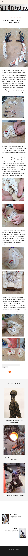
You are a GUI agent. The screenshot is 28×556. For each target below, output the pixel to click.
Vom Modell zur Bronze (14, 17)
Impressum (10, 553)
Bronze (4, 365)
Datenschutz (17, 553)
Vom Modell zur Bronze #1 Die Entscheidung (14, 421)
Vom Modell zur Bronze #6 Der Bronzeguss (14, 459)
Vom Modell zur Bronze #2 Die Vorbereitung (11, 531)
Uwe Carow (16, 372)
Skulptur (5, 367)
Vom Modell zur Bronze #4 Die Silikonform (16, 517)
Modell (18, 365)
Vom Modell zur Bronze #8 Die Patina (14, 495)
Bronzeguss (11, 365)
